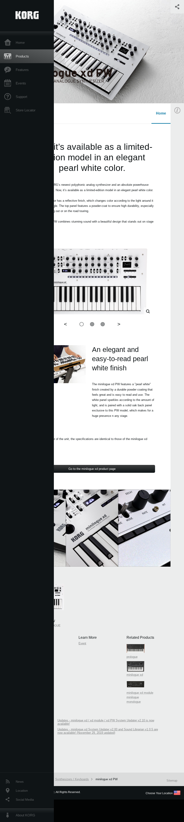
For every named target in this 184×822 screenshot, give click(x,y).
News (20, 781)
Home (20, 42)
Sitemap (171, 780)
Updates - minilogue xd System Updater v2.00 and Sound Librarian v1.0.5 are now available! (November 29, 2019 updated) (107, 731)
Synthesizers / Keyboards (72, 779)
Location (22, 790)
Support (21, 97)
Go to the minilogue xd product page (92, 469)
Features (22, 70)
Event (82, 643)
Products (22, 56)
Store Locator (25, 110)
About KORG (25, 815)
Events (21, 83)
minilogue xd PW (107, 779)
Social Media (25, 799)
